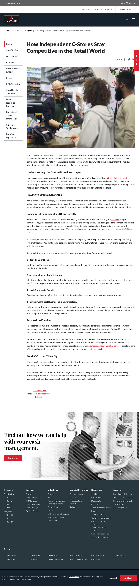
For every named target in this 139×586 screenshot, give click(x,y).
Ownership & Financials (123, 501)
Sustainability (118, 504)
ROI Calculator (13, 84)
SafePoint (37, 397)
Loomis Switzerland (55, 559)
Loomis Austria (10, 555)
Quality (73, 497)
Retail (50, 497)
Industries (53, 490)
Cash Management (33, 497)
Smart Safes (9, 494)
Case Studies (12, 50)
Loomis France (76, 555)
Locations (98, 9)
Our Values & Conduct (122, 497)
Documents (11, 56)
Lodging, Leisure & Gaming (58, 514)
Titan (8, 497)
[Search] (127, 19)
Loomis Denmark (33, 555)
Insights (28, 30)
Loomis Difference (79, 490)
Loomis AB (95, 559)
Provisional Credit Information (11, 115)
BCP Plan (10, 62)
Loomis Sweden (32, 559)
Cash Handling (40, 390)
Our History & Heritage (122, 494)
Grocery (51, 510)
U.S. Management (120, 507)
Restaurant (52, 521)
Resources (16, 30)
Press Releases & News (13, 70)
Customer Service (77, 494)
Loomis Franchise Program (10, 102)
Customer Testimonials (12, 126)
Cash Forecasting (33, 504)
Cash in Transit (32, 511)
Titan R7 (9, 518)
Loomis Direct (125, 9)
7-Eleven (115, 219)
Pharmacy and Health (56, 517)
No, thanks (128, 578)
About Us (118, 490)
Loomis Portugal (119, 555)
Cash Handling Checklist (13, 92)
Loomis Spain (9, 559)
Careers (108, 9)
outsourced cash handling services (105, 345)
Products (8, 490)
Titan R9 (9, 522)
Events (9, 78)
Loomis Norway (97, 555)
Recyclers (8, 511)
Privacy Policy (74, 576)
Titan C (9, 501)
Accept (113, 578)
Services (30, 490)
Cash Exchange (32, 507)
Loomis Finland (54, 555)
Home (6, 30)
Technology (74, 507)
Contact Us (86, 9)
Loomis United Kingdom (79, 559)
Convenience (53, 507)
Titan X (9, 507)
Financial (51, 494)
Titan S (8, 504)
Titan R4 (9, 515)
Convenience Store (41, 393)
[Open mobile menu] (133, 19)
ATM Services (31, 501)
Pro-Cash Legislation (11, 136)
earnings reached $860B (64, 339)
